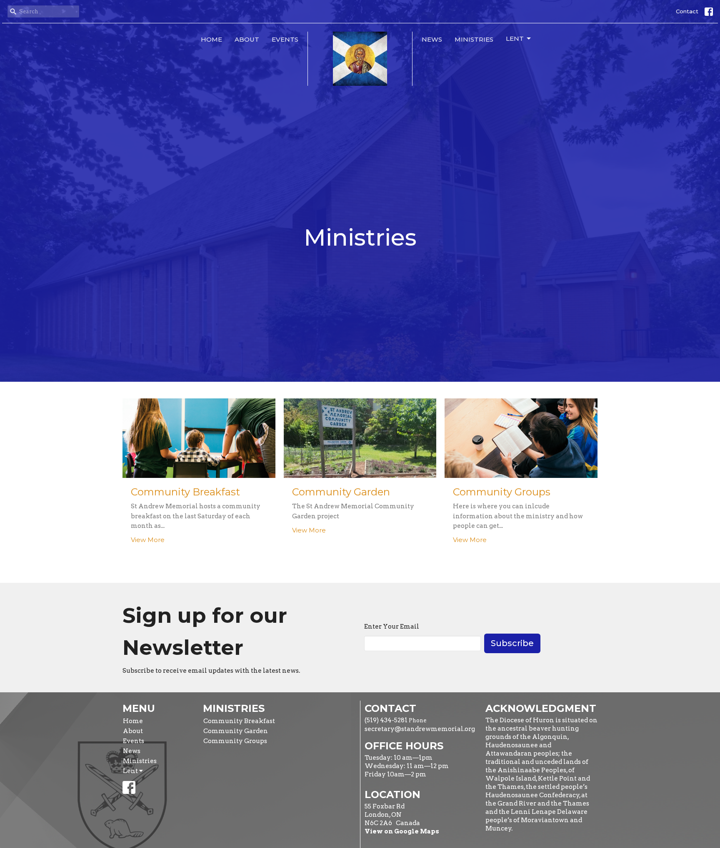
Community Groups (235, 741)
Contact (687, 11)
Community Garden (235, 731)
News (432, 39)
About (247, 39)
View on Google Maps (402, 831)
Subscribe (512, 643)
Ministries (474, 39)
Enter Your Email (391, 626)
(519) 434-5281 (386, 720)
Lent (515, 38)
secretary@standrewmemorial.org (420, 729)
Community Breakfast (239, 721)
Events (285, 39)
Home (211, 39)
